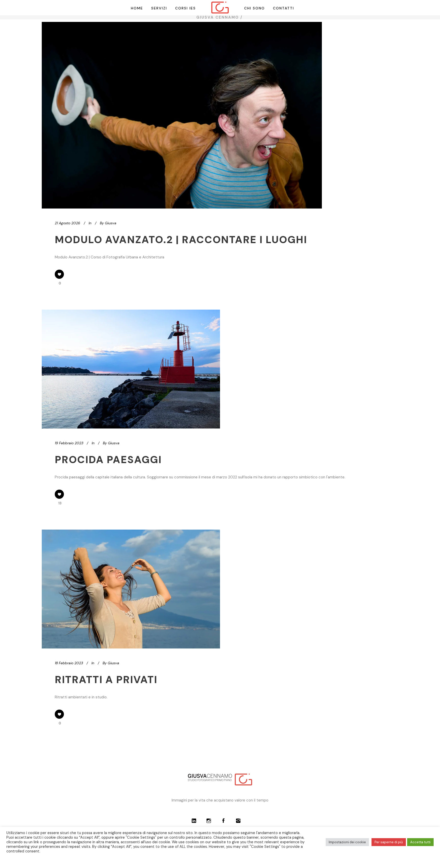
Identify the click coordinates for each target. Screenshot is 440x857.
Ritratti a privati (106, 679)
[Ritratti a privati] (131, 589)
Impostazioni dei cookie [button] (347, 842)
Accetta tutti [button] (420, 842)
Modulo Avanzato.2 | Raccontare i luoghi (181, 239)
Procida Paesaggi (108, 459)
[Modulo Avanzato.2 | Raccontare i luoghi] (182, 115)
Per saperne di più (389, 842)
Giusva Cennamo (217, 17)
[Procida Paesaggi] (131, 369)
